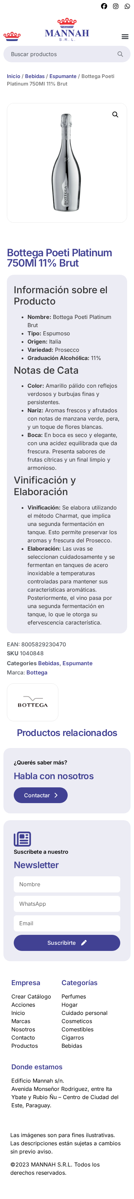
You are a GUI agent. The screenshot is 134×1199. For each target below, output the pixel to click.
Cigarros (73, 1037)
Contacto (23, 1037)
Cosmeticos (77, 1021)
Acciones (23, 1004)
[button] (125, 36)
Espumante (63, 76)
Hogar (70, 1004)
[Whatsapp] (127, 6)
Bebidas (35, 76)
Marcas (20, 1021)
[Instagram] (116, 6)
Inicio (13, 76)
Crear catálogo (31, 996)
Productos (24, 1045)
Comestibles (77, 1029)
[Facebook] (104, 6)
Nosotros (23, 1029)
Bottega (36, 672)
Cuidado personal (85, 1012)
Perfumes (74, 996)
